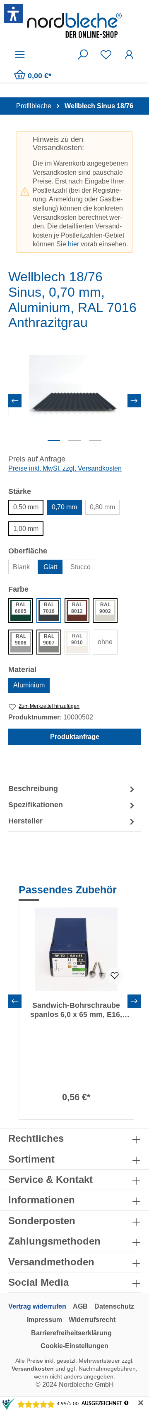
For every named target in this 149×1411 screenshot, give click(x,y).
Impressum (44, 1319)
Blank (21, 566)
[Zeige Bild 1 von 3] (54, 440)
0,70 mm (64, 507)
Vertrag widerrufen (37, 1306)
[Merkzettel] (106, 54)
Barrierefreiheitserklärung (71, 1333)
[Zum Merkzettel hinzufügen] (114, 975)
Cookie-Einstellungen (74, 1345)
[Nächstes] (134, 400)
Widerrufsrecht (92, 1319)
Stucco (80, 566)
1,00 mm (25, 528)
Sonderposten (41, 1220)
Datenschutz (114, 1306)
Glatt (50, 566)
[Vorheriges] (15, 400)
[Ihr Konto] (129, 54)
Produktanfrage (74, 736)
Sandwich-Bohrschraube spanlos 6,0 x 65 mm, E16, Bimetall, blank (76, 1010)
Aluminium (29, 685)
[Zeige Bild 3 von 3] (95, 440)
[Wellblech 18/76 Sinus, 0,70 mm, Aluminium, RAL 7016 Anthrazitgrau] (74, 400)
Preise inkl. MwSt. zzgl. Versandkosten (65, 468)
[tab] (72, 789)
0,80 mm (102, 507)
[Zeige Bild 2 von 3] (74, 440)
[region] (74, 400)
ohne (105, 641)
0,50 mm (25, 507)
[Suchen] (82, 54)
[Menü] (19, 54)
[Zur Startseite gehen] (74, 25)
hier (73, 244)
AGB (80, 1306)
